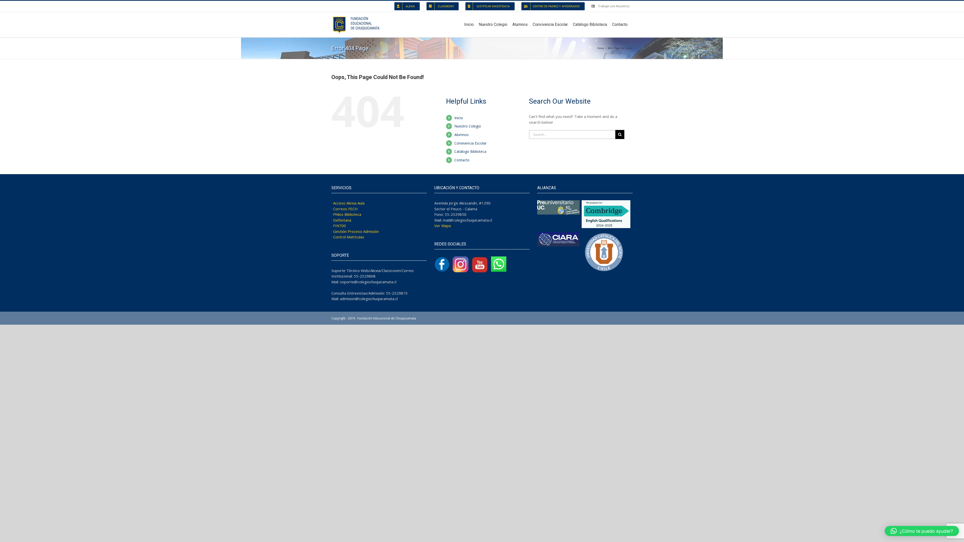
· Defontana (341, 220)
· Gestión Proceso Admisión (355, 231)
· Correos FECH (344, 208)
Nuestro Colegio (467, 126)
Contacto (461, 160)
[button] (922, 531)
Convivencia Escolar (470, 143)
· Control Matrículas (347, 236)
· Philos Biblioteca (346, 214)
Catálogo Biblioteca (470, 151)
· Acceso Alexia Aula (348, 203)
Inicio (458, 117)
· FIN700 (338, 225)
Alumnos (461, 134)
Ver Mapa (442, 225)
